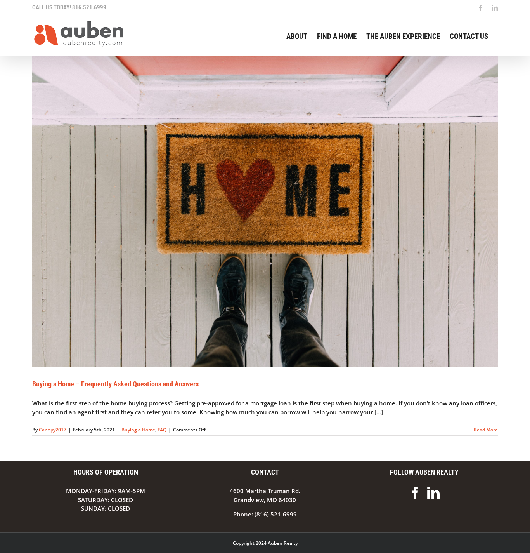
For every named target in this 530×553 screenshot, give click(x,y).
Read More (486, 429)
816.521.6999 (89, 7)
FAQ (162, 429)
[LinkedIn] (433, 493)
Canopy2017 (52, 429)
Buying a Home (138, 429)
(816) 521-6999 (276, 514)
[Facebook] (415, 493)
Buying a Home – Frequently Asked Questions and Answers (115, 384)
